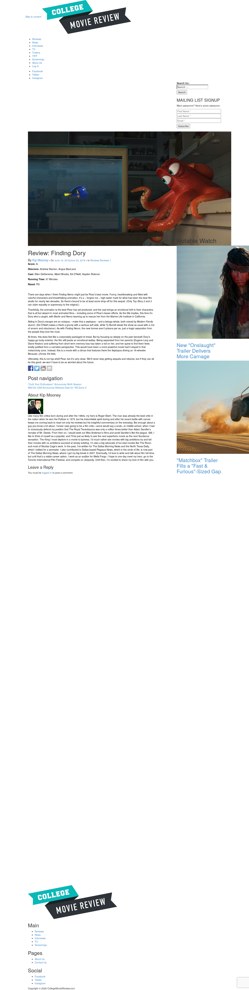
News (35, 42)
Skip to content (33, 16)
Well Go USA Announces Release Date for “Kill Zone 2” (57, 387)
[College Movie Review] (86, 16)
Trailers (36, 52)
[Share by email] (49, 368)
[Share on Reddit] (43, 368)
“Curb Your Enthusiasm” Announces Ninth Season (54, 384)
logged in (47, 472)
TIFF (34, 56)
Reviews (36, 39)
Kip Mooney (40, 260)
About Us (37, 62)
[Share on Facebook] (30, 368)
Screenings (38, 59)
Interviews (37, 45)
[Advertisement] (91, 106)
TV (33, 49)
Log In (35, 66)
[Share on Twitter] (37, 368)
